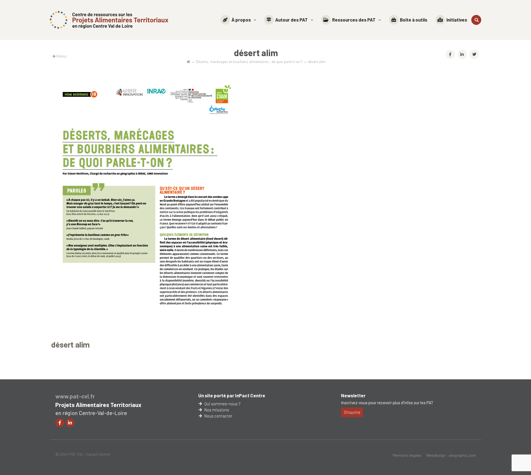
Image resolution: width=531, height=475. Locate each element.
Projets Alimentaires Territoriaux (98, 404)
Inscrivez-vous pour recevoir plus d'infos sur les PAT (387, 402)
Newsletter (353, 395)
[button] (238, 19)
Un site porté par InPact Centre (231, 395)
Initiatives (456, 19)
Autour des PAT (291, 19)
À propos (241, 19)
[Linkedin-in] (70, 422)
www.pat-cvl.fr (75, 396)
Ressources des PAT (354, 19)
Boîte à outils (413, 19)
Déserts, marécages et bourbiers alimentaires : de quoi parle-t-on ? (249, 61)
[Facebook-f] (59, 422)
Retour (61, 56)
